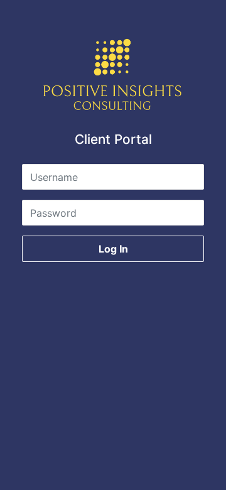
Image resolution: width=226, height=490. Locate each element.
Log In (113, 248)
